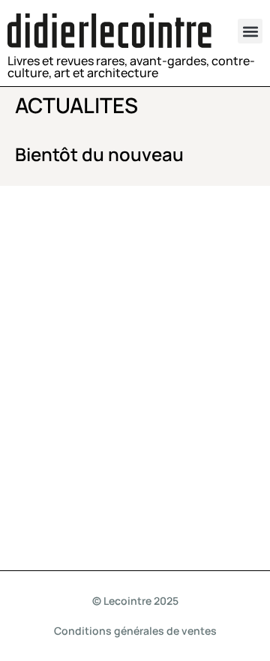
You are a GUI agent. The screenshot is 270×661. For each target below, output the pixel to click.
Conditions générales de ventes (135, 631)
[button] (250, 31)
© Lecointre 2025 (135, 601)
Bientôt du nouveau (99, 154)
